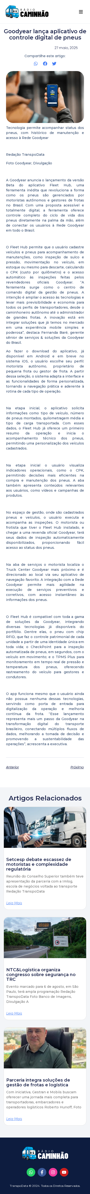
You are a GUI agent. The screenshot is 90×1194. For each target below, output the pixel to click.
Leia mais (14, 903)
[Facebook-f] (42, 1172)
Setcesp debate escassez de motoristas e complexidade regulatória (38, 864)
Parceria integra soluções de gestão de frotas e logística (38, 1082)
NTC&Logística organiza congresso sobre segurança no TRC (41, 974)
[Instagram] (53, 1172)
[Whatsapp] (31, 1172)
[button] (81, 11)
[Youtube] (64, 1172)
